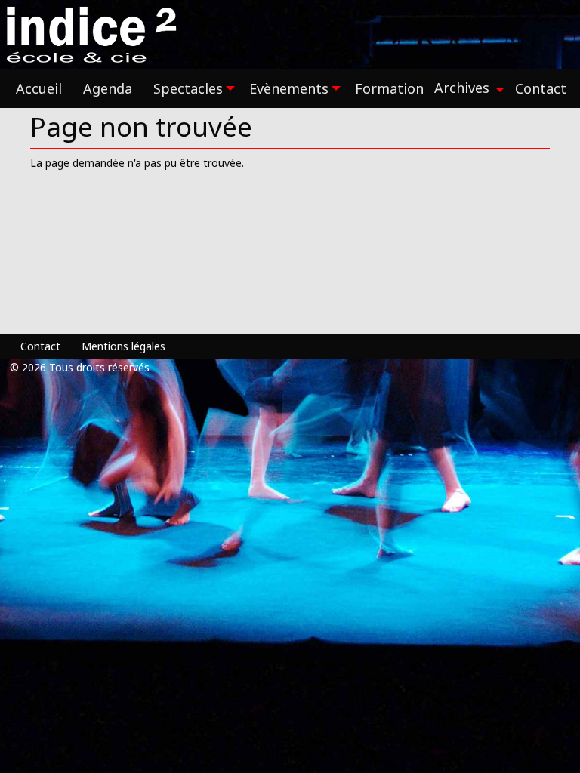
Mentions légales (123, 346)
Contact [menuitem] (540, 88)
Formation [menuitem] (389, 88)
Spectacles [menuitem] (188, 88)
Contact (40, 346)
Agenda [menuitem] (107, 88)
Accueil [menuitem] (39, 88)
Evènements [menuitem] (289, 88)
